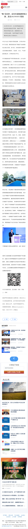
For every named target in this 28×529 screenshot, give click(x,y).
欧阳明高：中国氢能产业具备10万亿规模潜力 (18, 348)
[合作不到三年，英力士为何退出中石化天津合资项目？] (14, 391)
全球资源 (20, 516)
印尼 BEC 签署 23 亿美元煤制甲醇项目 (18, 434)
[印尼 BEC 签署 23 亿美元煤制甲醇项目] (6, 436)
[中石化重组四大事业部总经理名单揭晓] (6, 412)
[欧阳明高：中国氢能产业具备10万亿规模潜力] (6, 350)
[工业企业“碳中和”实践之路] (14, 470)
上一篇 (5, 319)
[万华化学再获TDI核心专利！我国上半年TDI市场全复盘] (6, 443)
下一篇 (14, 319)
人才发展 (14, 516)
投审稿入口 (4, 4)
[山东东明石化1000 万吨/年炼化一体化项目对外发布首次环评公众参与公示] (6, 428)
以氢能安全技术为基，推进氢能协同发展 (18, 331)
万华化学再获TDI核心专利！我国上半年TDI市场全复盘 (18, 442)
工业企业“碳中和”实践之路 (9, 482)
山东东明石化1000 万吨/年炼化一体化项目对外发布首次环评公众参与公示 (18, 426)
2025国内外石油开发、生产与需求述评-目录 (13, 492)
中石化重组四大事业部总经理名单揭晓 (18, 411)
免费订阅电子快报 (14, 372)
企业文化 (8, 516)
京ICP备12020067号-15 (7, 526)
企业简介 (23, 515)
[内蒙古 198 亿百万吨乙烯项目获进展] (6, 451)
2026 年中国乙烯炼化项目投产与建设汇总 (18, 418)
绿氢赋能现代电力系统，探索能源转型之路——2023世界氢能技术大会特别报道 (18, 339)
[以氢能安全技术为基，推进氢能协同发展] (6, 333)
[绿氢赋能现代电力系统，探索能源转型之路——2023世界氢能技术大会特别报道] (6, 341)
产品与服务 (16, 515)
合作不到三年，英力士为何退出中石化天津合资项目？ (13, 403)
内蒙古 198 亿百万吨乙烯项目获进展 (18, 450)
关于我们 (5, 515)
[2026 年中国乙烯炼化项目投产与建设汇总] (6, 420)
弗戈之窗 (11, 515)
